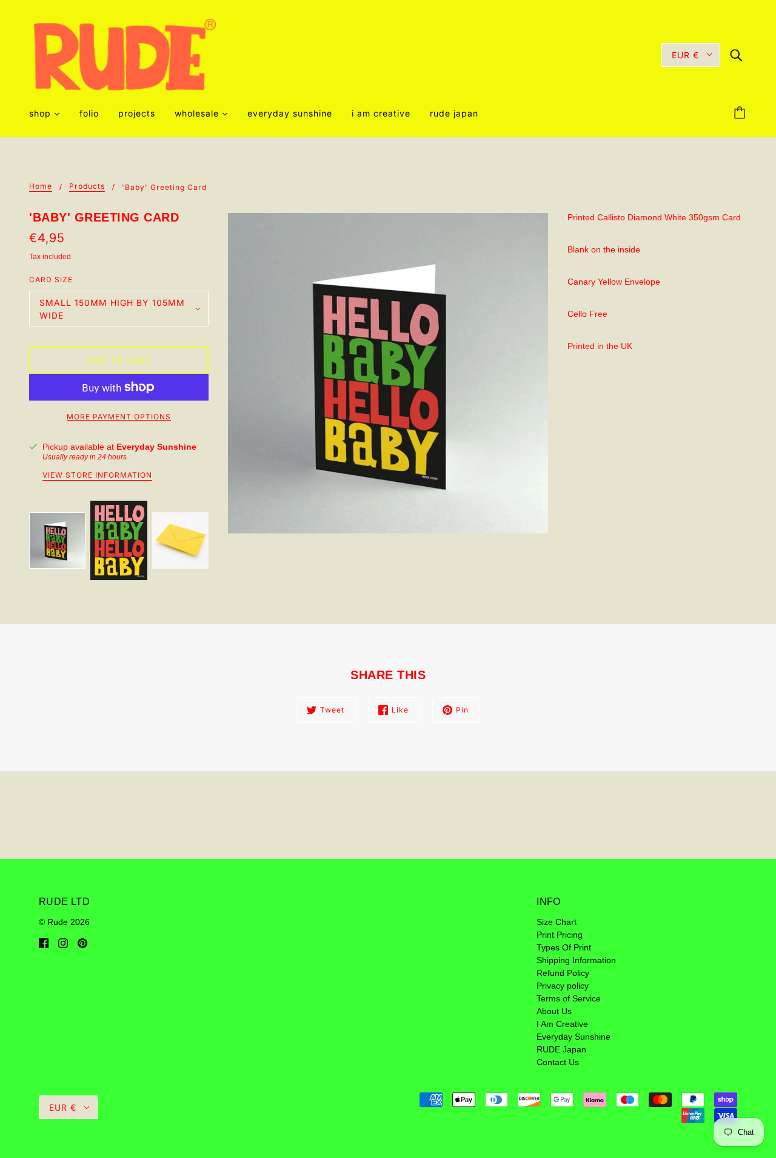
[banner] (125, 54)
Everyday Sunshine (156, 447)
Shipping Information (576, 960)
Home (40, 187)
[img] (736, 54)
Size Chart (557, 922)
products (87, 187)
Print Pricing (560, 935)
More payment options (119, 416)
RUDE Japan (561, 1049)
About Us (554, 1011)
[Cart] (741, 113)
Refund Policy (563, 973)
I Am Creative (562, 1024)
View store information (97, 475)
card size (51, 279)
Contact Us (558, 1062)
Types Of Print (564, 947)
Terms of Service (569, 998)
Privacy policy (563, 985)
